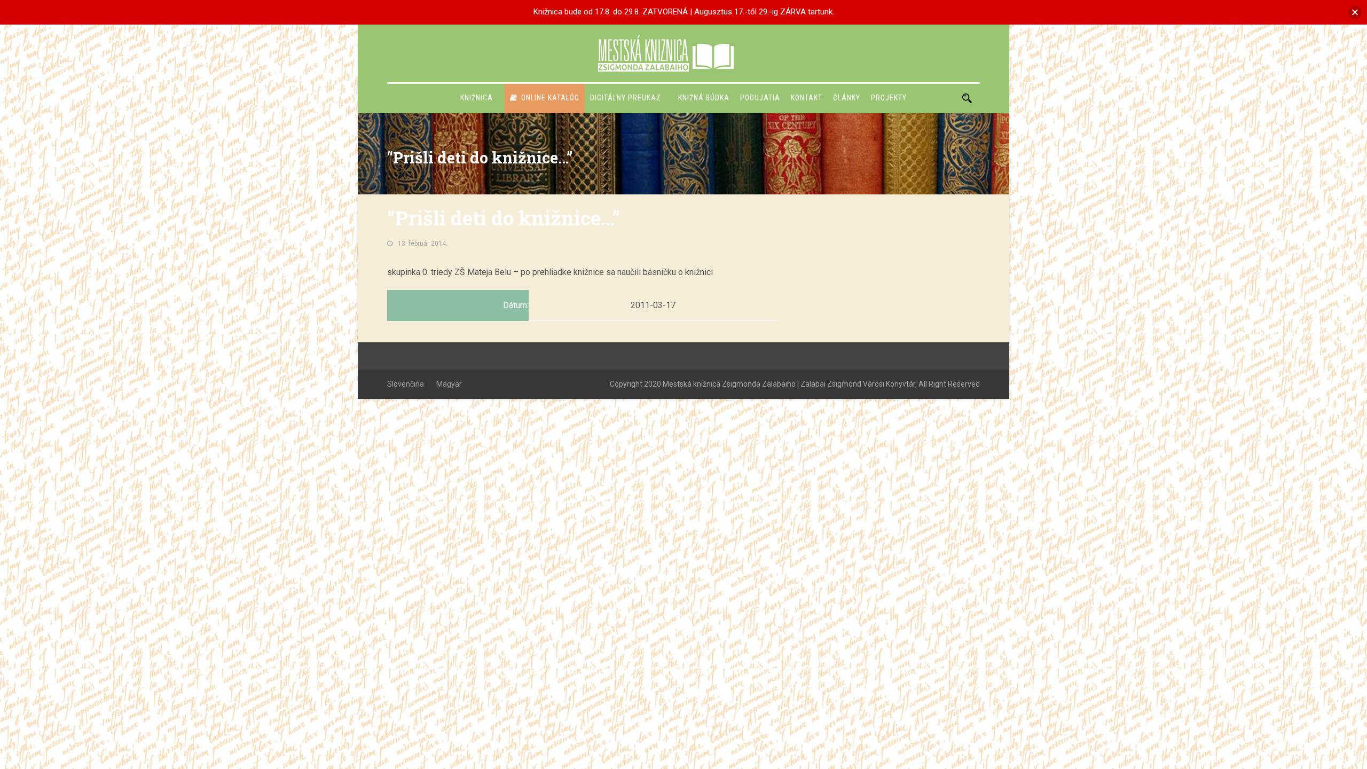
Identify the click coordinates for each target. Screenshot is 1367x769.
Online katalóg (550, 97)
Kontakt (806, 97)
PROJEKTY (889, 97)
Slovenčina (405, 384)
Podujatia (760, 97)
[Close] (1355, 12)
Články (846, 97)
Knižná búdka (703, 97)
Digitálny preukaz (625, 97)
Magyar (449, 384)
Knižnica (476, 97)
